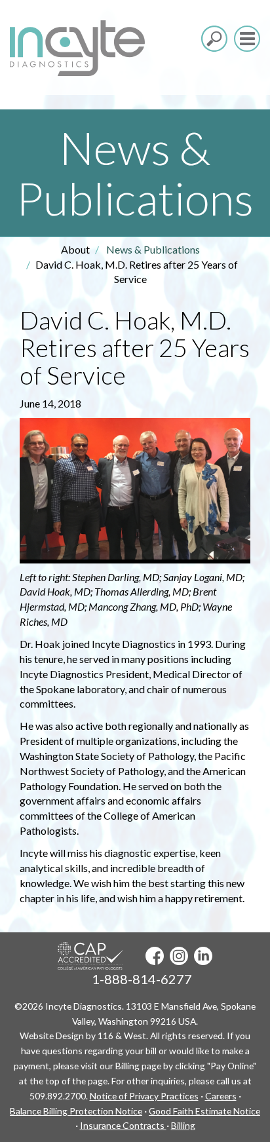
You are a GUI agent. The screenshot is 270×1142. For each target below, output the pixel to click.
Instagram (179, 956)
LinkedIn (203, 956)
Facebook (154, 956)
